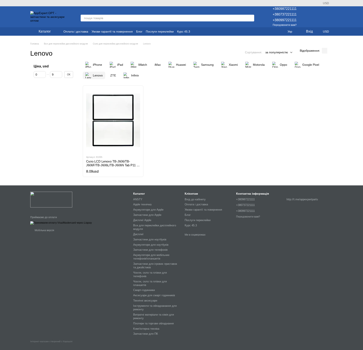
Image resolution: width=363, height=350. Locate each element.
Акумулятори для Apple (148, 209)
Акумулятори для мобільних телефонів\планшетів (151, 256)
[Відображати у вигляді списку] (330, 51)
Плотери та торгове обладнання (153, 323)
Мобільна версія (44, 230)
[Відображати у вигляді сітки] (324, 51)
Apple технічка (142, 204)
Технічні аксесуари (145, 300)
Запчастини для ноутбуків (149, 239)
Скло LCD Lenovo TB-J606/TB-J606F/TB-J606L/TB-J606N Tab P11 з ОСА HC (112, 165)
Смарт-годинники (144, 290)
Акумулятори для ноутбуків (150, 244)
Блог (139, 31)
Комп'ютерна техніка (146, 328)
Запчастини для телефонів (150, 249)
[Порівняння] (318, 16)
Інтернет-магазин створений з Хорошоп (51, 341)
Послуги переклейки (160, 31)
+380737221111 (285, 14)
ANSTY (137, 199)
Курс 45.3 (183, 31)
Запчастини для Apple (147, 214)
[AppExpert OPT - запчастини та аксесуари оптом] (51, 199)
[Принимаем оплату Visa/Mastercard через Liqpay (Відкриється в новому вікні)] (61, 222)
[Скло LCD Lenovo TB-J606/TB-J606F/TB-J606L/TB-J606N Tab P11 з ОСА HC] (113, 120)
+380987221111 (285, 8)
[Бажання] (307, 16)
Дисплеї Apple (142, 220)
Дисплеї (138, 234)
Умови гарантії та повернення (112, 31)
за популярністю (276, 52)
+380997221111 (285, 20)
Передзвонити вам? (285, 25)
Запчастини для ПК (145, 333)
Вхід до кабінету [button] (195, 199)
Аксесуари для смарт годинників (154, 295)
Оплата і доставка (75, 31)
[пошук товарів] (250, 18)
